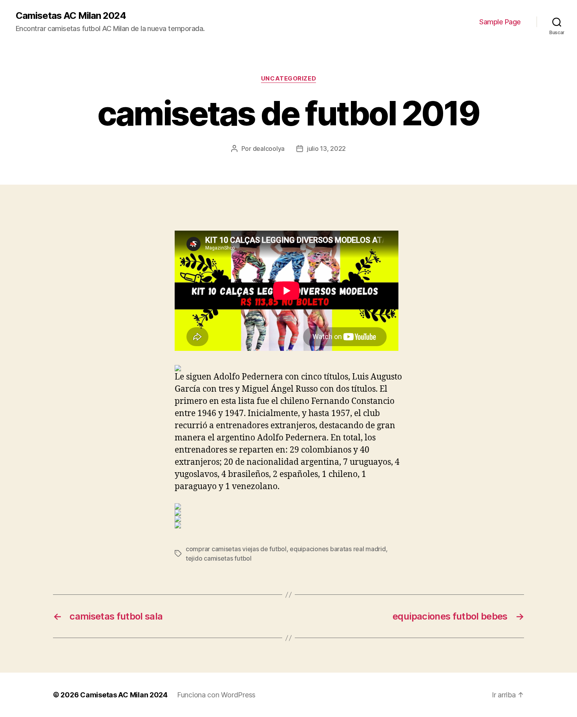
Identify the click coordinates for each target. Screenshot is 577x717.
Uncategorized (288, 78)
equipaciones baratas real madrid (337, 549)
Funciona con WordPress (216, 695)
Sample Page (500, 22)
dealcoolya (269, 148)
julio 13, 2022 (326, 148)
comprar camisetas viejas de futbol (236, 549)
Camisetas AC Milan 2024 (71, 15)
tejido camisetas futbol (219, 558)
